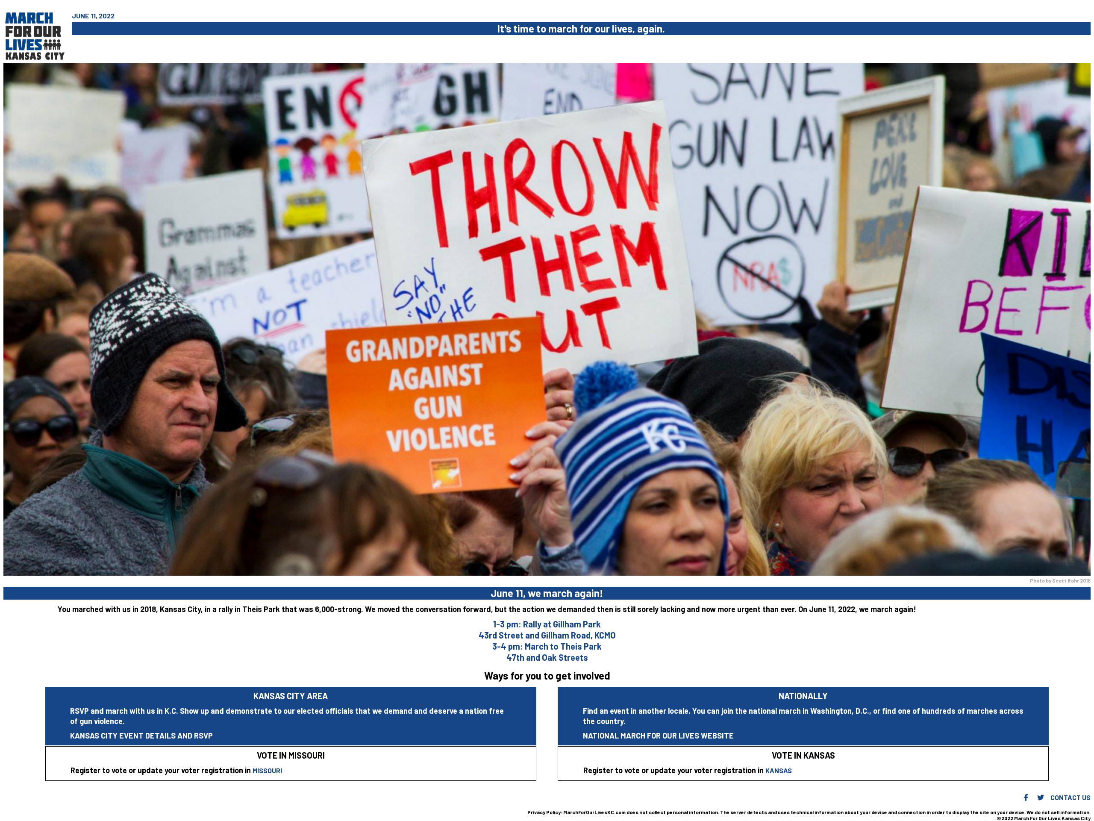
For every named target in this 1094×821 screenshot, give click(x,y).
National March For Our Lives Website (658, 735)
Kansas (778, 770)
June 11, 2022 (93, 16)
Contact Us (1070, 797)
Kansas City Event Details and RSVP (141, 735)
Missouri (267, 770)
